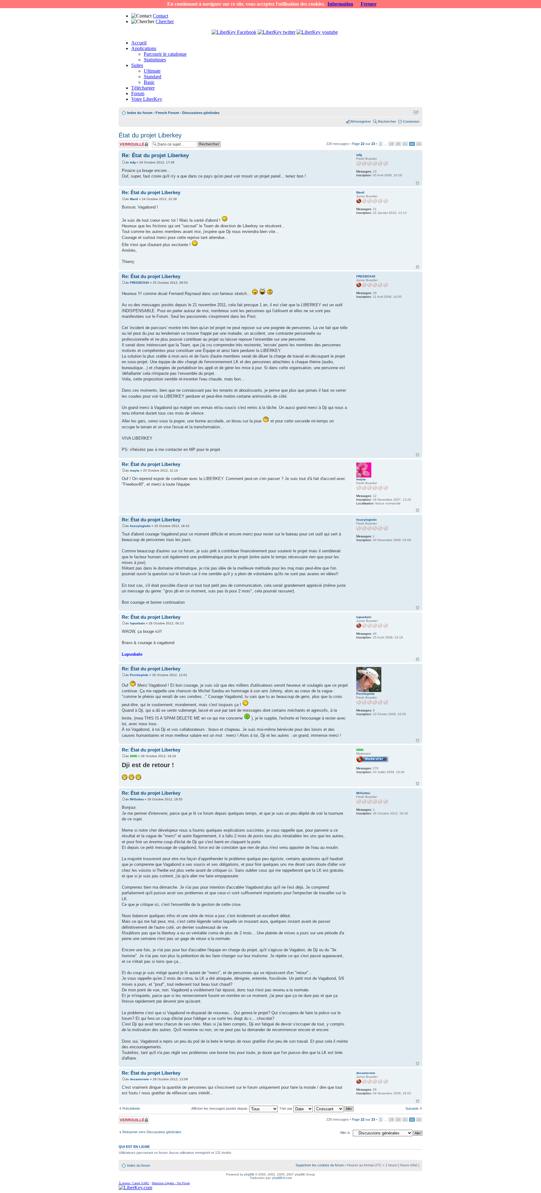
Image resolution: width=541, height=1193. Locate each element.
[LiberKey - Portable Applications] (135, 1187)
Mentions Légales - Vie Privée (171, 1183)
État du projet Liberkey (150, 135)
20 (398, 144)
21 (405, 144)
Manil (134, 199)
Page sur (363, 144)
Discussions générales (200, 113)
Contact (160, 15)
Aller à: (345, 1132)
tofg (133, 162)
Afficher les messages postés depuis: (220, 1108)
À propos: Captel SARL (134, 1183)
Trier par (286, 1108)
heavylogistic (140, 526)
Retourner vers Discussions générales (151, 1132)
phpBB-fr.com (282, 1178)
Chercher (165, 21)
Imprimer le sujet (415, 111)
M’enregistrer (361, 121)
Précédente (131, 1108)
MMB (133, 756)
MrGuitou (137, 799)
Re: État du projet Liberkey (155, 155)
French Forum (167, 113)
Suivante (412, 1108)
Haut (417, 183)
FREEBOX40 (139, 282)
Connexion (411, 121)
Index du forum (139, 113)
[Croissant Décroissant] (334, 1108)
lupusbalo (137, 623)
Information (340, 4)
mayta (134, 470)
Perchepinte (139, 675)
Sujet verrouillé (130, 142)
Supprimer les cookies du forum (320, 1165)
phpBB (249, 1174)
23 (419, 144)
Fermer (369, 4)
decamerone (139, 1079)
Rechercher (387, 121)
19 (391, 144)
